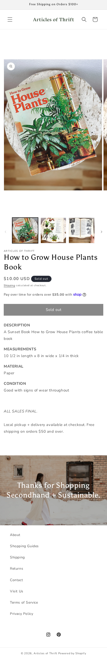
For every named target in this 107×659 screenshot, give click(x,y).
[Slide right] (101, 231)
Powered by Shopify (72, 653)
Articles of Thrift (45, 653)
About (15, 534)
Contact (16, 580)
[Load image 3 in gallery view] (82, 231)
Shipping (9, 285)
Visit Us (16, 591)
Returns (16, 568)
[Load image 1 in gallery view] (25, 231)
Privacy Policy (21, 613)
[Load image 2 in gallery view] (53, 231)
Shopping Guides (24, 546)
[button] (9, 19)
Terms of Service (24, 602)
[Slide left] (5, 231)
